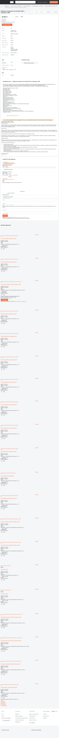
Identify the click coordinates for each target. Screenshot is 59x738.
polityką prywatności (19, 217)
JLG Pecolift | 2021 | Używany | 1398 (9, 359)
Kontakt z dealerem (7, 24)
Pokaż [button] (10, 175)
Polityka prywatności (19, 716)
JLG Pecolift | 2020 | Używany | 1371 (9, 261)
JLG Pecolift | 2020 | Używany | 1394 (9, 428)
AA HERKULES (5, 162)
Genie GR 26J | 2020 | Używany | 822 (9, 687)
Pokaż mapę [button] (22, 191)
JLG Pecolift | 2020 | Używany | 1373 (9, 498)
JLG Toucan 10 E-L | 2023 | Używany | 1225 (10, 545)
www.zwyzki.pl (5, 178)
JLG (11, 28)
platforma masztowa (14, 33)
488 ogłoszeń (10, 164)
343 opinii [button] (7, 167)
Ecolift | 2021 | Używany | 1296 (13, 31)
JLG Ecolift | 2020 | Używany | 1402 (8, 238)
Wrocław (12, 48)
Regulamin (17, 714)
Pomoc (2, 716)
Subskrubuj (4, 299)
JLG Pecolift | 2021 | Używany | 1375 (9, 313)
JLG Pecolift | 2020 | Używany (7, 475)
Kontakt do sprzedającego (6, 718)
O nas (2, 714)
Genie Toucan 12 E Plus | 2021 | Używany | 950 (11, 640)
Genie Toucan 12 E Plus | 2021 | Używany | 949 (11, 617)
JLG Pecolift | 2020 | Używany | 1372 (9, 382)
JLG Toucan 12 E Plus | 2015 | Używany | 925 (10, 664)
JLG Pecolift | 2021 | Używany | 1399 (9, 336)
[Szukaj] (16, 2)
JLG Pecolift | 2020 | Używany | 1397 (9, 451)
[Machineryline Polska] (5, 2)
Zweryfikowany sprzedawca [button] (9, 163)
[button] (33, 12)
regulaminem (25, 217)
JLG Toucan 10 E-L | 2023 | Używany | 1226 (10, 521)
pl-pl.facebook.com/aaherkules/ (8, 179)
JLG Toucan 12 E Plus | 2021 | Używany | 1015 (11, 284)
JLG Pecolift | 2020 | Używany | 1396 (9, 404)
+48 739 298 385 (14, 175)
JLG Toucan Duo (4, 569)
